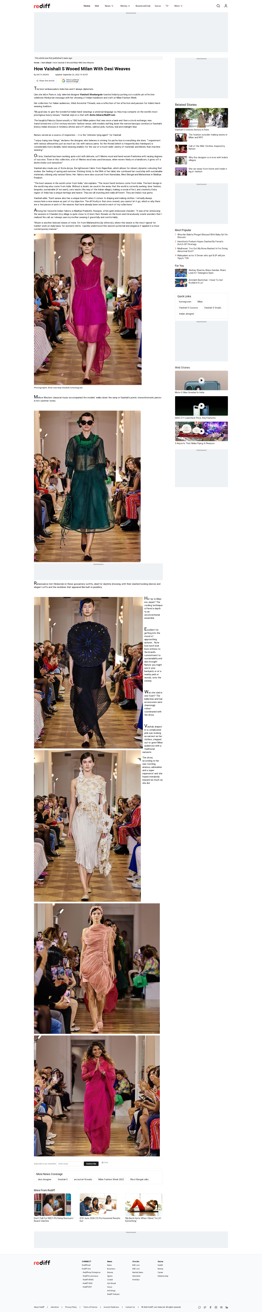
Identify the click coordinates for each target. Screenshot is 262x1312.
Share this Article (46, 81)
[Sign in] (225, 5)
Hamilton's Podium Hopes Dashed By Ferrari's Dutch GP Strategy (200, 243)
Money (124, 6)
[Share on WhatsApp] (199, 1307)
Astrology (111, 1291)
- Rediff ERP (87, 1287)
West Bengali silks (139, 1179)
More (177, 6)
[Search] (218, 5)
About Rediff (39, 1307)
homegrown (185, 301)
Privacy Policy (71, 1307)
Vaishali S (63, 1179)
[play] (201, 380)
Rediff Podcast (113, 1294)
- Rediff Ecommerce (90, 1276)
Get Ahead (46, 63)
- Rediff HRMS (87, 1280)
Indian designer (186, 313)
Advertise (55, 1307)
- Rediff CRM (87, 1283)
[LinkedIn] (227, 1307)
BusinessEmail (143, 6)
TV (166, 6)
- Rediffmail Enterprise (91, 1272)
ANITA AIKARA (43, 75)
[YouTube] (221, 1307)
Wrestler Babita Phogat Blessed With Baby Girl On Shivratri (202, 236)
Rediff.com (152, 1307)
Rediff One (86, 1269)
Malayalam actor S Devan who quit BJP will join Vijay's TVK (201, 257)
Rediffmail (86, 1265)
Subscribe (91, 1164)
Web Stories (182, 367)
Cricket (110, 1280)
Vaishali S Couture (188, 307)
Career (160, 1272)
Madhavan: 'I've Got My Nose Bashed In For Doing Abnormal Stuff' (202, 250)
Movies (110, 1272)
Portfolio (135, 1280)
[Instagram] (216, 1307)
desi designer (44, 1179)
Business (111, 1269)
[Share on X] (205, 1307)
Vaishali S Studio (212, 307)
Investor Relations (111, 1307)
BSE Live (135, 1265)
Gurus (158, 6)
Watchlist (136, 1276)
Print (106, 1163)
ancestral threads (83, 1179)
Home (87, 6)
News (108, 6)
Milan (200, 301)
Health (160, 1265)
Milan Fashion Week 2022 (111, 1179)
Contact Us (130, 1307)
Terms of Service (90, 1307)
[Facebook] (210, 1307)
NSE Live (135, 1269)
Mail (97, 6)
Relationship (163, 1276)
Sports (110, 1276)
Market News (137, 1272)
